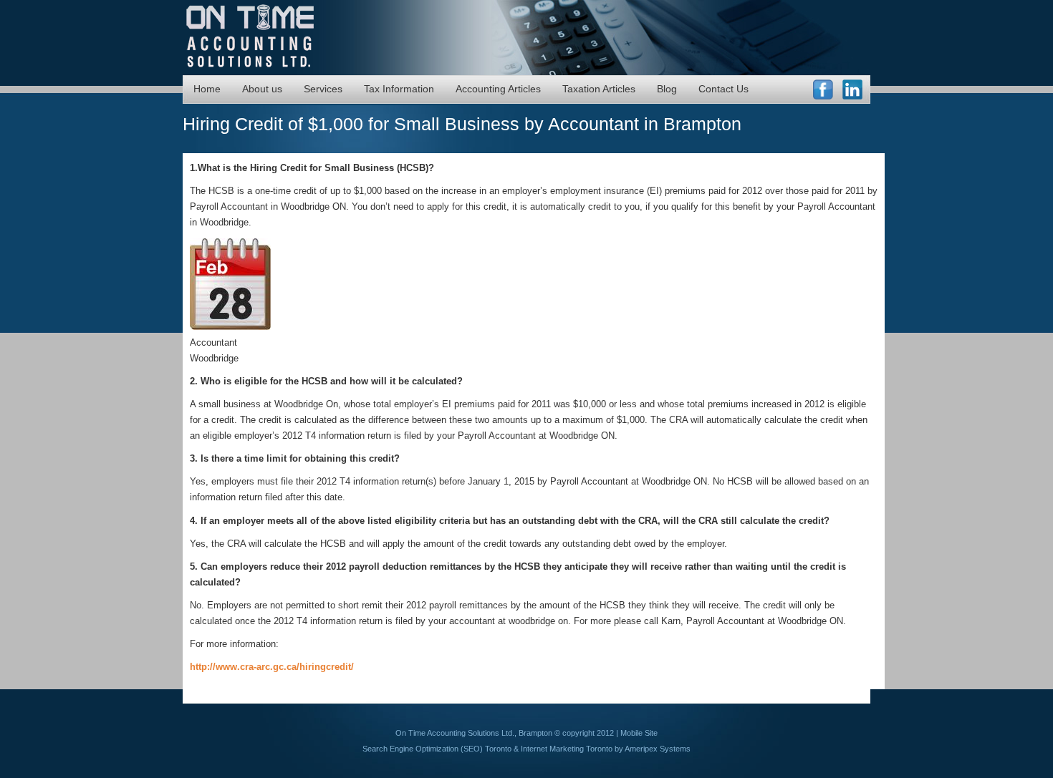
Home (207, 88)
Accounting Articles (498, 88)
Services (323, 88)
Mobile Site (639, 733)
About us (262, 88)
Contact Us (723, 88)
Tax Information (399, 88)
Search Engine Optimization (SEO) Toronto (436, 748)
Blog (667, 88)
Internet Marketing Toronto (566, 748)
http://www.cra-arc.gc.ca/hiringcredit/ (272, 666)
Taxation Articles (598, 88)
